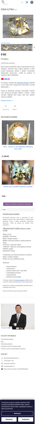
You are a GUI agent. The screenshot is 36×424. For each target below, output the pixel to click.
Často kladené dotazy (7, 339)
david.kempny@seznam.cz (11, 358)
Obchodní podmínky (6, 344)
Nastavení (17, 413)
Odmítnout (9, 419)
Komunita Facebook (9, 363)
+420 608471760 (9, 360)
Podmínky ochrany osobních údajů (11, 346)
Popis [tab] (4, 209)
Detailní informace (6, 100)
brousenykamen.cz (9, 366)
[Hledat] (22, 2)
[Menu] (32, 2)
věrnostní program (23, 83)
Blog (2, 341)
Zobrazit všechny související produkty (18, 204)
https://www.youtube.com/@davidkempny (16, 369)
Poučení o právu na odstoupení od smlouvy (13, 348)
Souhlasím (25, 419)
